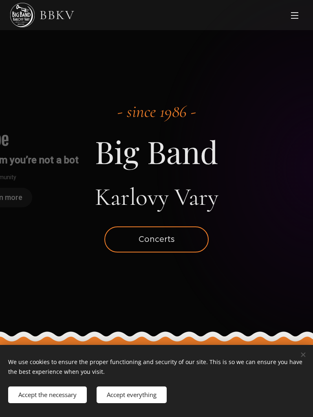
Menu (295, 15)
